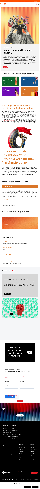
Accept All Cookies (28, 486)
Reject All (35, 486)
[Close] (38, 484)
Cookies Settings (4, 486)
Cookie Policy (16, 484)
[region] (20, 485)
